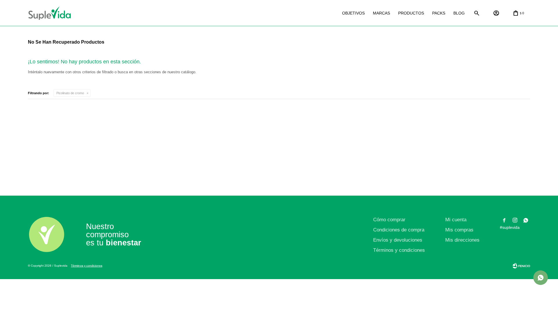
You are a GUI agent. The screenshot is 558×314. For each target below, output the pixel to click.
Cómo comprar (389, 219)
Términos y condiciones (399, 250)
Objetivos (353, 13)
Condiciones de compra (398, 230)
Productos (411, 13)
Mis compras (459, 230)
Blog (459, 13)
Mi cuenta (455, 219)
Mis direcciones (462, 240)
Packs (438, 13)
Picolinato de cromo (70, 93)
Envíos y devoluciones (397, 240)
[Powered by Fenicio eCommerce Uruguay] (521, 265)
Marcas (381, 13)
